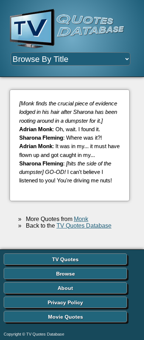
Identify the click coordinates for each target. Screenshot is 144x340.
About (65, 288)
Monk (81, 219)
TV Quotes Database (84, 225)
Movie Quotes (65, 317)
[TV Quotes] (70, 29)
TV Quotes (65, 259)
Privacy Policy (65, 302)
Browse (65, 274)
